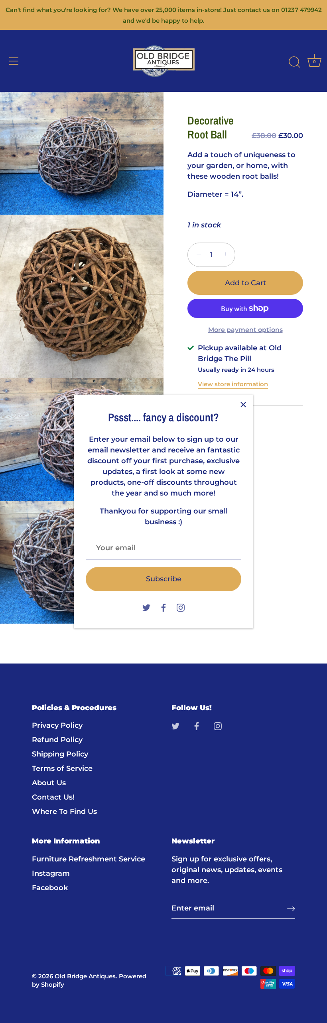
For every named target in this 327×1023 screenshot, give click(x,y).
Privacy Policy (57, 725)
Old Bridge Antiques (85, 976)
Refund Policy (57, 739)
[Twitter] (146, 607)
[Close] (243, 404)
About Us (49, 782)
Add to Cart (245, 282)
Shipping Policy (60, 754)
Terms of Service (62, 768)
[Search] (294, 62)
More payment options (245, 330)
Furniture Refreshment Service (88, 859)
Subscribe (163, 579)
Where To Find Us (64, 811)
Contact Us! (53, 797)
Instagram (51, 873)
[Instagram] (181, 607)
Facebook (50, 887)
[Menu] (14, 61)
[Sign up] (291, 908)
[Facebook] (163, 607)
